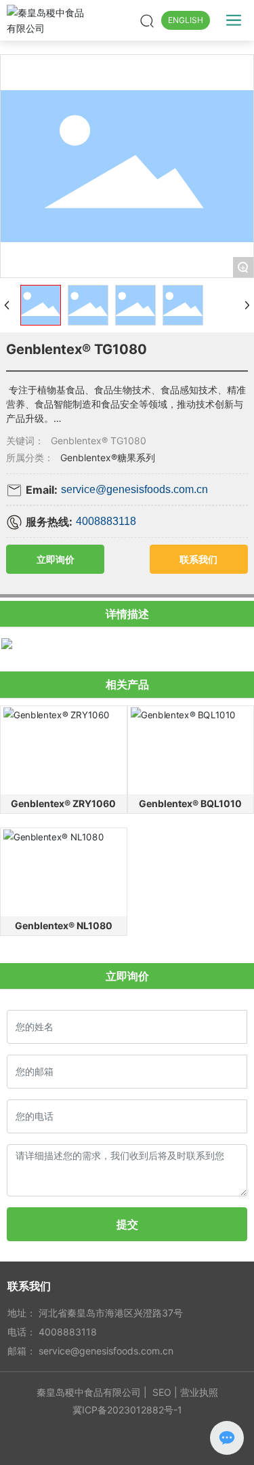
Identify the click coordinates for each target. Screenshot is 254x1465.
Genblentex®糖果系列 (107, 457)
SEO (161, 1392)
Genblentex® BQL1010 (190, 803)
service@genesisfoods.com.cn (134, 489)
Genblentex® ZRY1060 (63, 803)
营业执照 (199, 1392)
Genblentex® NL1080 (63, 925)
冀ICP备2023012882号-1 (127, 1409)
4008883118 (106, 521)
